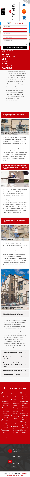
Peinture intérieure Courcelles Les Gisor (6, 395)
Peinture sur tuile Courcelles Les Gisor (25, 395)
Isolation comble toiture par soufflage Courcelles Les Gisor (6, 412)
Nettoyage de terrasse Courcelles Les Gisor (25, 416)
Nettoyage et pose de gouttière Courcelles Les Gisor (6, 423)
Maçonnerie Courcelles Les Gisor (16, 394)
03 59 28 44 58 (13, 6)
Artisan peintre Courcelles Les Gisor (25, 433)
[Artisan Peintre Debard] (3, 8)
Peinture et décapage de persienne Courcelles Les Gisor (25, 406)
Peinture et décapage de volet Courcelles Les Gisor (16, 420)
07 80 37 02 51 (13, 16)
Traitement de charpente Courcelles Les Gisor (6, 434)
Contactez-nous (18, 475)
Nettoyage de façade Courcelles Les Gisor (25, 424)
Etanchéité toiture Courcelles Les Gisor (16, 402)
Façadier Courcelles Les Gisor (6, 403)
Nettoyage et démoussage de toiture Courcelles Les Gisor (16, 431)
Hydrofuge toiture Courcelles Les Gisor (16, 410)
